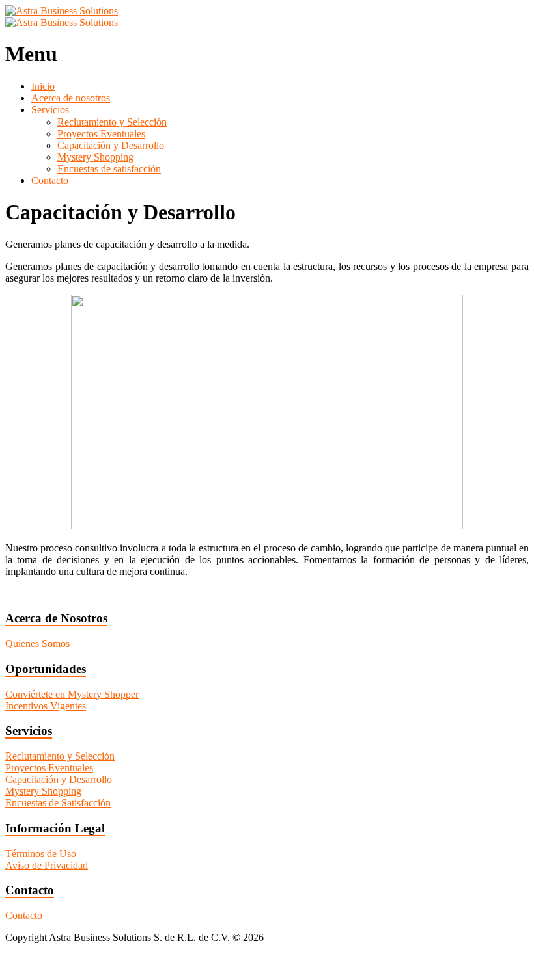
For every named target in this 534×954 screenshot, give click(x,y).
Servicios (50, 109)
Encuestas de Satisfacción (58, 802)
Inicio (43, 86)
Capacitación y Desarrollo (110, 145)
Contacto (49, 180)
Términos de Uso (40, 853)
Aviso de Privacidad (46, 865)
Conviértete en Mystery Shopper (72, 694)
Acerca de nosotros (70, 97)
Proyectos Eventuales (101, 133)
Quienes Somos (37, 643)
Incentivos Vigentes (45, 705)
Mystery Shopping (95, 157)
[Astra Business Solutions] (61, 10)
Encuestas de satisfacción (109, 168)
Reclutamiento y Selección (112, 121)
